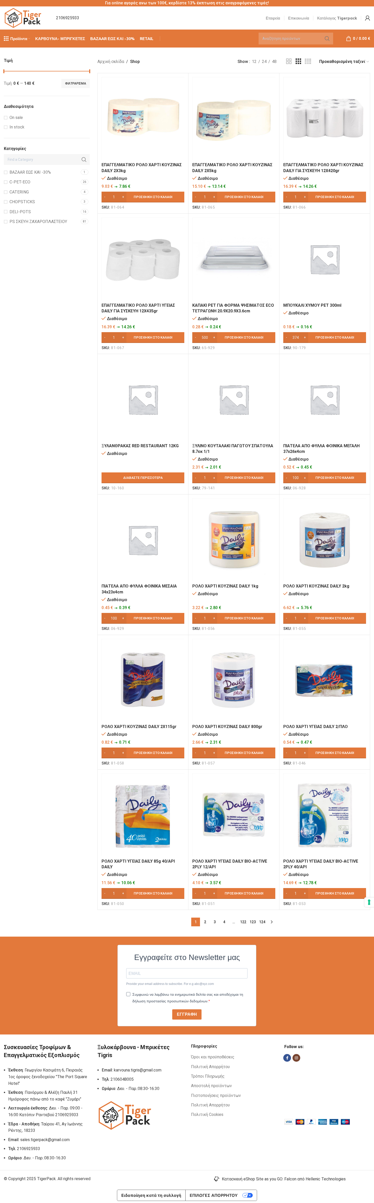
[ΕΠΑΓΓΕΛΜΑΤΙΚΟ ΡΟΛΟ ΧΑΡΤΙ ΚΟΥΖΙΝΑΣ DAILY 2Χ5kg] (233, 118)
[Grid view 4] (308, 61)
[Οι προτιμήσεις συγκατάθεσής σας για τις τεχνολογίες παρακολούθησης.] (369, 902)
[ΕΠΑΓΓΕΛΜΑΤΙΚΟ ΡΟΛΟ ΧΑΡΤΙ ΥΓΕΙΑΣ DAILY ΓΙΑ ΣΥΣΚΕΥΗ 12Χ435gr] (143, 259)
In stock (17, 127)
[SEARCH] (327, 38)
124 (262, 922)
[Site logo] (23, 17)
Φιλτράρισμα (75, 83)
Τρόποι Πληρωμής (208, 1076)
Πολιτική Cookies (207, 1114)
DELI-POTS (20, 211)
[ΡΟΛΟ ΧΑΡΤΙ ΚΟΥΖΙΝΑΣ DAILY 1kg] (233, 539)
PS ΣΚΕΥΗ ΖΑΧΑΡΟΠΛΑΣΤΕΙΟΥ (38, 221)
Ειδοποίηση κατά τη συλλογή (151, 1195)
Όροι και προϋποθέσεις (212, 1057)
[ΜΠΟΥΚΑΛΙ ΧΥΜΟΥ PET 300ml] (324, 259)
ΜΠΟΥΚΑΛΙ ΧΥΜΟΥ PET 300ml (312, 305)
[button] (143, 197)
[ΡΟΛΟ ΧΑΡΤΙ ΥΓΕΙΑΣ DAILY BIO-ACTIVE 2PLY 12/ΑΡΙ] (233, 814)
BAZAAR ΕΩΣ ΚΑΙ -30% (30, 172)
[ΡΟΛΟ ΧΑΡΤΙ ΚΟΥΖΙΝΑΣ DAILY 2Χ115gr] (143, 680)
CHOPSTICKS (22, 201)
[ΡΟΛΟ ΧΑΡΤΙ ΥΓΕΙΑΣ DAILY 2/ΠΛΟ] (324, 680)
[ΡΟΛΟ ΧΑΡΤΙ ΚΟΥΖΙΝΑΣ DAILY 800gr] (233, 680)
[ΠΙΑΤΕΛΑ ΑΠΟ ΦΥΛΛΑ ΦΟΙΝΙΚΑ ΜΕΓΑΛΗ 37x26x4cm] (324, 399)
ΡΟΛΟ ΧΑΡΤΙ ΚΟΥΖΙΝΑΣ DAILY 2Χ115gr (139, 726)
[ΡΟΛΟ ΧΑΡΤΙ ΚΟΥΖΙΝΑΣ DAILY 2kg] (324, 539)
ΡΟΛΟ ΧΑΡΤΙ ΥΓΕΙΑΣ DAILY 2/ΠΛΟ (315, 726)
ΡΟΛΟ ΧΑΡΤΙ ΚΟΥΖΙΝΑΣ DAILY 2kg (316, 586)
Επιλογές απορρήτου (214, 1195)
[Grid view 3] (298, 61)
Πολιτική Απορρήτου (210, 1066)
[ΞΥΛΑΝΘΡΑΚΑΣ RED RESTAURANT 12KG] (143, 399)
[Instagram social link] (296, 1058)
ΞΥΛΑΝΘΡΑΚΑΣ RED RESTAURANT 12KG (140, 445)
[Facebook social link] (287, 1058)
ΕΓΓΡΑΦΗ (187, 1014)
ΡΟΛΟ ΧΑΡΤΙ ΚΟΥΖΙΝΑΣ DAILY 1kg (225, 586)
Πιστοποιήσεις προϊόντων (216, 1095)
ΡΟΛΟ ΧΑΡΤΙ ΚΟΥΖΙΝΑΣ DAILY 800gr (227, 726)
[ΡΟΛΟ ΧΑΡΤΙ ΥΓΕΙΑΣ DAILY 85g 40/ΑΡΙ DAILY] (143, 814)
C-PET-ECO (20, 182)
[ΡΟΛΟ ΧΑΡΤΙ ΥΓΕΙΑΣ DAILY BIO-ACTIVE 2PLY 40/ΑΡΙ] (324, 814)
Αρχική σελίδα (110, 61)
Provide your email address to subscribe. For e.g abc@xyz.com (170, 984)
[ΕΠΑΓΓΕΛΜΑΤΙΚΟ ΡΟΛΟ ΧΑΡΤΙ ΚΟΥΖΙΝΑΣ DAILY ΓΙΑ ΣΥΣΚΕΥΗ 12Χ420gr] (324, 118)
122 (243, 922)
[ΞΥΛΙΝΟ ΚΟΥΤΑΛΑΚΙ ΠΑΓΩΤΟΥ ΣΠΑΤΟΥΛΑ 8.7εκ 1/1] (233, 399)
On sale (16, 117)
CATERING (19, 192)
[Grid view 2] (289, 61)
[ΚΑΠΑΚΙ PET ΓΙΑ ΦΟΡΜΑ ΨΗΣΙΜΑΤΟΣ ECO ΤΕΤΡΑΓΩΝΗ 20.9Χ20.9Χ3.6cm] (233, 259)
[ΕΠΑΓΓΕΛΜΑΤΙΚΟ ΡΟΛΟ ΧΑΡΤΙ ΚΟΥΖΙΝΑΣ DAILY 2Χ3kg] (143, 118)
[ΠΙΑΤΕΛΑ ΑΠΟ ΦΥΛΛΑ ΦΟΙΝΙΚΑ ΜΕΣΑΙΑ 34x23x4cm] (143, 539)
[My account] (367, 18)
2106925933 (67, 17)
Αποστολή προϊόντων (211, 1085)
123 (253, 922)
